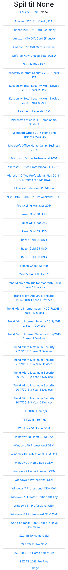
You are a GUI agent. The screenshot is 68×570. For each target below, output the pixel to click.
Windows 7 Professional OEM (34, 480)
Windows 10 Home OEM (34, 428)
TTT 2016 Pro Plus (34, 419)
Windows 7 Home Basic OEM (34, 462)
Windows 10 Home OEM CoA (34, 437)
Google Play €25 (34, 64)
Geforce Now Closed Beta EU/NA (34, 55)
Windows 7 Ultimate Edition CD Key (34, 497)
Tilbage (34, 568)
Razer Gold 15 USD (34, 231)
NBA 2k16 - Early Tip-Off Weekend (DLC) (34, 197)
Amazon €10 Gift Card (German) (34, 47)
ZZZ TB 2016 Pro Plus (34, 561)
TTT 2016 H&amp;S (34, 411)
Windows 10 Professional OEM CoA (34, 454)
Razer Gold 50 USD (34, 257)
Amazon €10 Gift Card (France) (34, 38)
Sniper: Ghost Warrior (34, 265)
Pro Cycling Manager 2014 (34, 205)
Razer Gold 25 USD (34, 248)
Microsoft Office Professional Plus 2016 (34, 167)
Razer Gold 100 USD (34, 222)
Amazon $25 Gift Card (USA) (34, 21)
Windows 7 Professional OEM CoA (34, 488)
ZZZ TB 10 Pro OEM (34, 544)
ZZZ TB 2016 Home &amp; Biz (34, 553)
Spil (35, 12)
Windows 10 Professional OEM (34, 445)
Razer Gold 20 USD (34, 240)
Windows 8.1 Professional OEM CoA (34, 514)
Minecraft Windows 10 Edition (34, 188)
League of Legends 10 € (34, 111)
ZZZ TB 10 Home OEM (34, 535)
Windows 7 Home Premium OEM (34, 471)
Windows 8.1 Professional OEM (34, 505)
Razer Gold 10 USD (34, 214)
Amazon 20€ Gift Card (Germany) (34, 30)
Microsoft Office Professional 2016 (34, 158)
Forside (25, 12)
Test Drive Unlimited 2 (34, 274)
